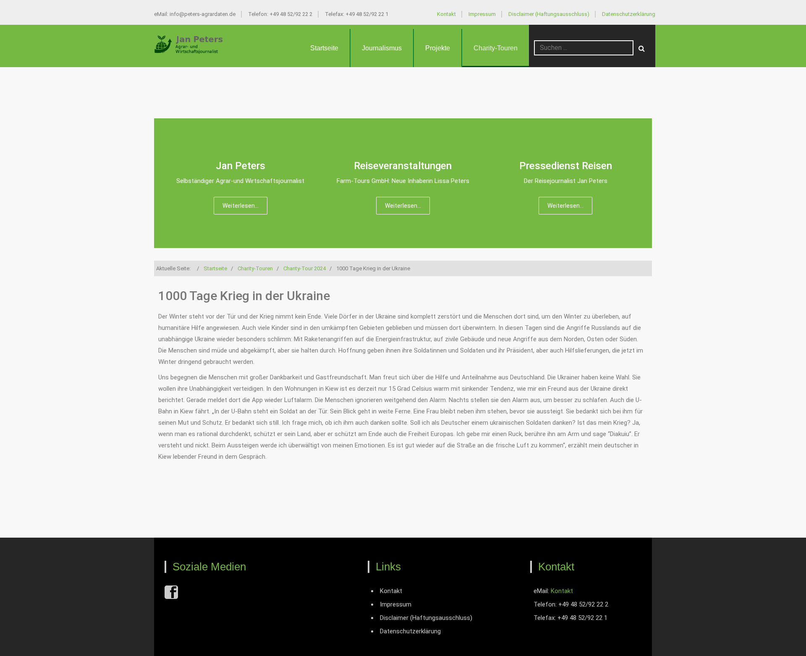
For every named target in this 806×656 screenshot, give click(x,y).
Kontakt (446, 14)
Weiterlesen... (240, 205)
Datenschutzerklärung (628, 14)
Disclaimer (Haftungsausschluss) (548, 14)
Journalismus (382, 48)
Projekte (437, 48)
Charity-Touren (496, 48)
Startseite (324, 48)
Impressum (482, 14)
